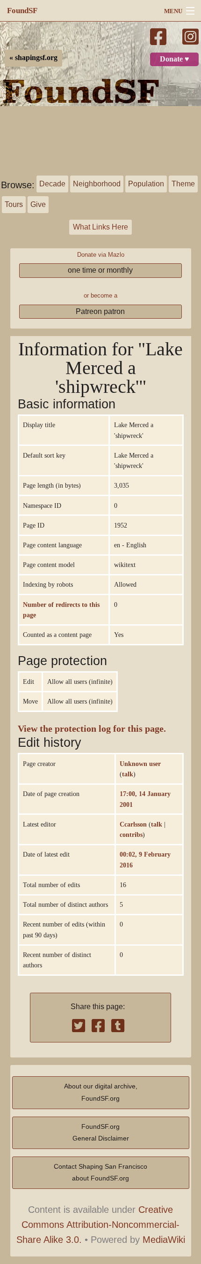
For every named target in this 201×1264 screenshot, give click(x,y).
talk (127, 774)
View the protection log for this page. (92, 728)
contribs (131, 834)
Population (146, 184)
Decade (52, 184)
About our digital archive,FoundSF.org (100, 1092)
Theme (183, 184)
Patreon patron (100, 311)
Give (38, 204)
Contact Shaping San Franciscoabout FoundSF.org (100, 1172)
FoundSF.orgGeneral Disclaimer (100, 1132)
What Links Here (100, 227)
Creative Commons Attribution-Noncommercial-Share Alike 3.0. (98, 1224)
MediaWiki (164, 1239)
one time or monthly (100, 270)
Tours (14, 204)
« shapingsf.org (33, 58)
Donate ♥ (174, 59)
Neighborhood (97, 184)
